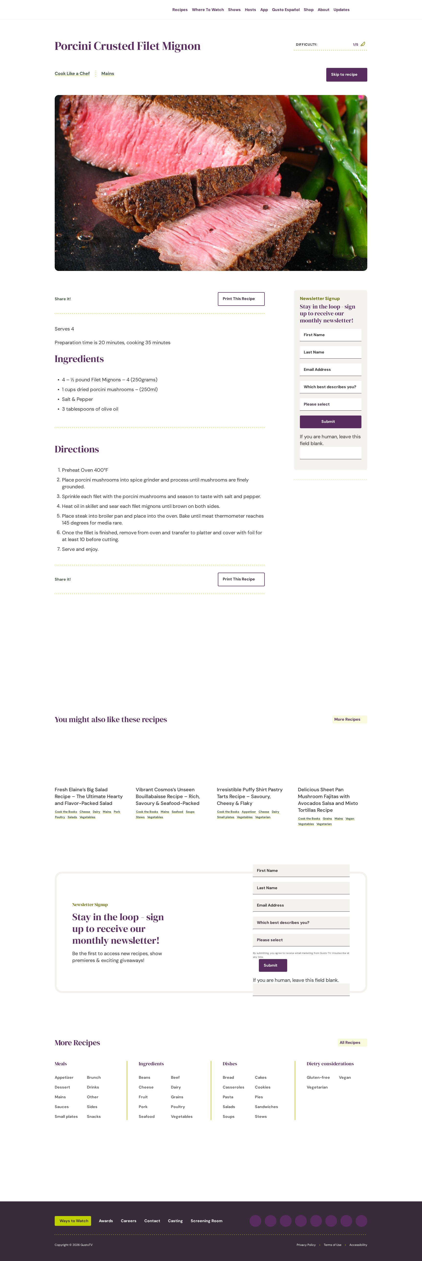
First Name (314, 334)
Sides (92, 1106)
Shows (234, 9)
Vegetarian (262, 817)
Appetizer (249, 811)
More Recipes (347, 719)
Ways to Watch (74, 1220)
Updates (342, 9)
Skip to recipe (344, 74)
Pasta (228, 1097)
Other (92, 1097)
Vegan (350, 818)
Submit (328, 421)
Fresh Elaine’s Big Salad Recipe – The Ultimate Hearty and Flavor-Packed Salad (89, 796)
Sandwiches (266, 1106)
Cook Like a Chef (72, 73)
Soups (190, 811)
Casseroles (233, 1087)
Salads (72, 817)
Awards (106, 1220)
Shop (309, 9)
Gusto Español (286, 9)
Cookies (263, 1087)
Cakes (261, 1077)
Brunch (94, 1077)
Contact (152, 1220)
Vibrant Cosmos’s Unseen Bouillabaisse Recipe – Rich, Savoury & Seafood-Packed (168, 796)
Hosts (250, 9)
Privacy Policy (306, 1245)
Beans (144, 1077)
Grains (327, 818)
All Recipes (350, 1042)
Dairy (96, 811)
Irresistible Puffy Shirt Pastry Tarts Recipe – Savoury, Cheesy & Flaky (250, 796)
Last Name (314, 352)
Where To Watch (208, 9)
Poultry (60, 817)
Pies (259, 1097)
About (323, 9)
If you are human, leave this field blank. (296, 980)
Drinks (93, 1087)
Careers (129, 1220)
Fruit (143, 1097)
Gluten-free (318, 1077)
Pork (117, 811)
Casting (175, 1220)
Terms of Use (332, 1245)
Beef (175, 1077)
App (264, 9)
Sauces (62, 1106)
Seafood (177, 811)
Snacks (94, 1116)
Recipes (180, 9)
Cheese (85, 811)
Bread (228, 1077)
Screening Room (206, 1220)
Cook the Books (66, 811)
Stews (140, 817)
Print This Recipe (239, 298)
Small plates (225, 817)
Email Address (317, 369)
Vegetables (87, 817)
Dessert (62, 1087)
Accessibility (358, 1245)
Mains (107, 73)
